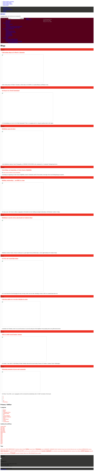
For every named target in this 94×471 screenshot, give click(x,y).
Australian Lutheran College (20, 449)
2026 (2, 433)
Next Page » (5, 401)
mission (87, 451)
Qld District (3, 14)
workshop (39, 453)
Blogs (4, 411)
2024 (2, 435)
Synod (4, 420)
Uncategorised (6, 421)
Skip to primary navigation (8, 1)
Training (21, 453)
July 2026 (2, 427)
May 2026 (3, 429)
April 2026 (3, 431)
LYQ (82, 451)
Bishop (4, 409)
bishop (27, 449)
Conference (59, 449)
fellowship (72, 449)
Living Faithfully (6, 415)
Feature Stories (6, 413)
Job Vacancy (5, 451)
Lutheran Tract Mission (76, 450)
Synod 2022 (17, 453)
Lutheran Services (67, 451)
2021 (2, 439)
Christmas (38, 449)
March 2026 (3, 432)
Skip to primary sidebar (7, 3)
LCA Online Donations (8, 9)
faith (70, 449)
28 (3, 400)
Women (36, 453)
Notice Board (6, 419)
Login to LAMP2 (6, 8)
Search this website (4, 18)
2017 (2, 443)
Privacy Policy (3, 469)
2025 (2, 434)
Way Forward (32, 453)
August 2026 (3, 426)
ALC (5, 449)
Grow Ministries (79, 449)
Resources (8, 453)
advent (2, 449)
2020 (2, 440)
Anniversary (12, 449)
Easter (66, 449)
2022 (2, 437)
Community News (6, 412)
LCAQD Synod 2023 (18, 451)
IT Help (4, 10)
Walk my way (26, 453)
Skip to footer (6, 5)
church (42, 449)
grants (75, 449)
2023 (2, 436)
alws (7, 449)
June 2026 (3, 428)
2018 (2, 442)
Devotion (63, 449)
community (46, 449)
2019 (2, 441)
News (4, 418)
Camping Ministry (32, 449)
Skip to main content (7, 2)
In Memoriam (85, 449)
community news (53, 449)
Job (3, 414)
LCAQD (11, 450)
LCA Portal (5, 7)
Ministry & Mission (7, 416)
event (68, 449)
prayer (5, 453)
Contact (4, 11)
